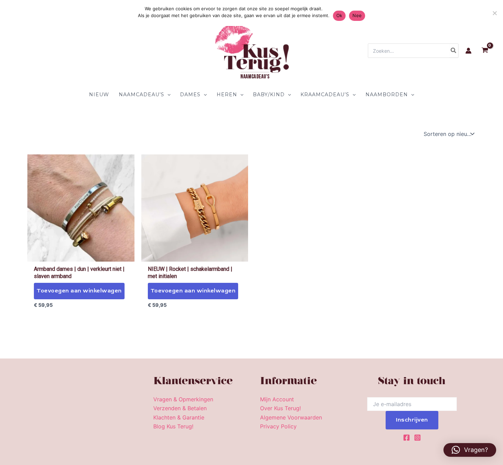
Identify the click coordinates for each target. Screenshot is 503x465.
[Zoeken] (453, 51)
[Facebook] (406, 437)
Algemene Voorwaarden (291, 417)
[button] (167, 94)
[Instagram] (417, 437)
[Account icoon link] (468, 51)
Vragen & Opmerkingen (183, 399)
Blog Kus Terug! (173, 426)
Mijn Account (277, 399)
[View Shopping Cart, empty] (484, 51)
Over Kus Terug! (280, 408)
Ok (339, 15)
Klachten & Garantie (178, 417)
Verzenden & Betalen (180, 408)
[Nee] (494, 13)
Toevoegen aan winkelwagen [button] (79, 290)
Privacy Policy (278, 426)
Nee (357, 15)
